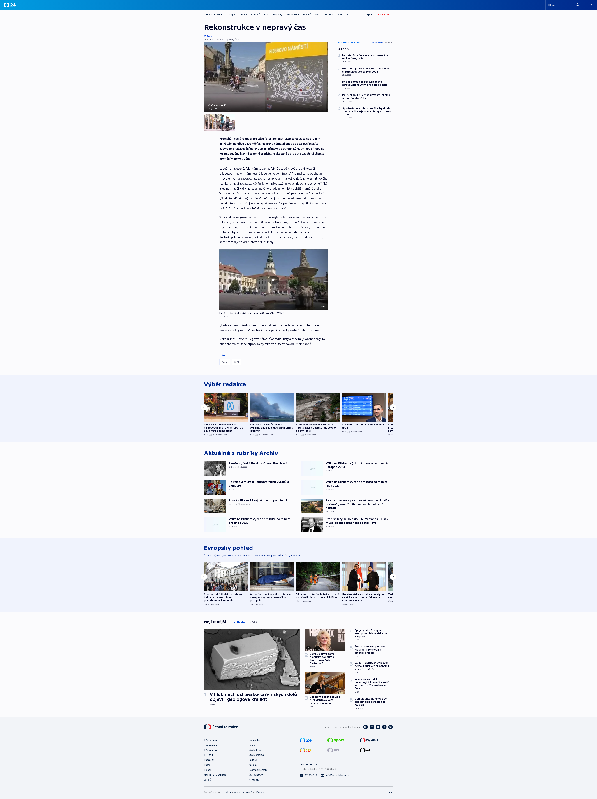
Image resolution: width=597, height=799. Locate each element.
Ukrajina (231, 14)
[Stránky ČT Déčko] (305, 750)
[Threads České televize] (390, 726)
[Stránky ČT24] (306, 740)
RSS (391, 792)
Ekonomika (293, 14)
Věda (317, 14)
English (227, 792)
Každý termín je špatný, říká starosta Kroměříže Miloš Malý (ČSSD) (250, 313)
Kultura (329, 14)
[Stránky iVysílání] (369, 740)
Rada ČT (253, 759)
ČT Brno (208, 36)
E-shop (208, 769)
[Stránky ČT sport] (335, 740)
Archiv (225, 362)
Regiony (277, 14)
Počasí (307, 14)
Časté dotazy (256, 774)
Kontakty (254, 779)
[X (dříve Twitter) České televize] (384, 726)
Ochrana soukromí (243, 792)
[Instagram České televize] (365, 726)
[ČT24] (10, 5)
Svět (266, 14)
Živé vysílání (210, 744)
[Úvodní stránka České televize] (221, 726)
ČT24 (236, 362)
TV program (210, 739)
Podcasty (342, 14)
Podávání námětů (258, 769)
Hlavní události (214, 14)
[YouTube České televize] (378, 726)
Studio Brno (255, 749)
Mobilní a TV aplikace (215, 774)
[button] (273, 279)
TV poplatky (210, 749)
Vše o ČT (208, 779)
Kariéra (253, 764)
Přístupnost (260, 792)
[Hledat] (578, 5)
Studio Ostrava (256, 754)
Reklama (253, 744)
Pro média (254, 739)
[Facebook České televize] (371, 726)
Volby (244, 14)
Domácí (255, 14)
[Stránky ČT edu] (365, 750)
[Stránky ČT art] (333, 750)
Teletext (208, 754)
